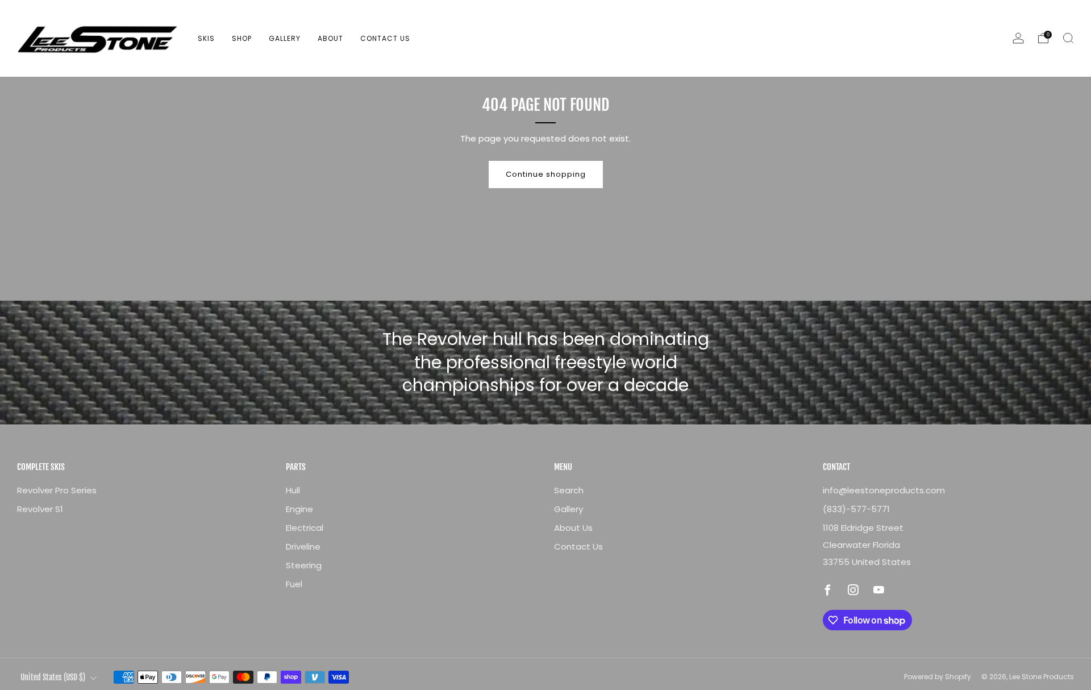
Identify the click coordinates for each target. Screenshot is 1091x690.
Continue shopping (546, 174)
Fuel (294, 584)
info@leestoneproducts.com (884, 490)
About (330, 38)
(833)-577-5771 (856, 509)
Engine (299, 509)
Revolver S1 (40, 509)
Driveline (303, 546)
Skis (206, 38)
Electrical (304, 528)
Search (569, 490)
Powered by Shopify (937, 676)
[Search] (1068, 38)
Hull (293, 490)
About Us (573, 528)
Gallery (285, 38)
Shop (242, 38)
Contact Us (385, 38)
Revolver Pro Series (57, 490)
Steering (304, 565)
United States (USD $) (52, 677)
